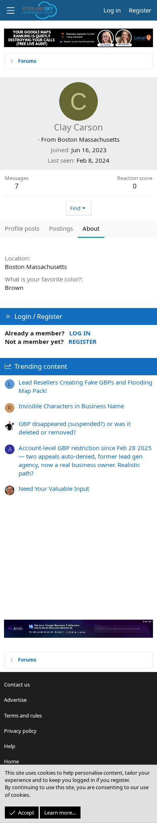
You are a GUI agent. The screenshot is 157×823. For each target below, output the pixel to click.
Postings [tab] (61, 228)
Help (9, 746)
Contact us (17, 684)
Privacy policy (20, 730)
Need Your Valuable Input (54, 488)
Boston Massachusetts (89, 139)
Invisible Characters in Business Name (71, 406)
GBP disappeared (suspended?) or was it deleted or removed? (74, 428)
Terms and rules (23, 715)
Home (11, 761)
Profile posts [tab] (22, 228)
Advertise (15, 699)
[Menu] (10, 10)
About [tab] (91, 228)
